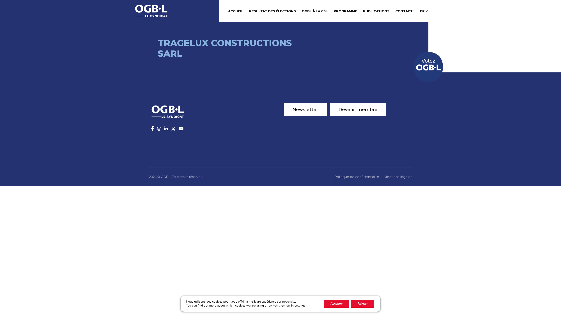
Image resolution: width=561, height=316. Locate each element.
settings (300, 306)
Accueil (235, 11)
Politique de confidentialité (356, 177)
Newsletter (305, 109)
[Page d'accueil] (151, 10)
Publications (376, 11)
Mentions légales (398, 177)
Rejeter (362, 304)
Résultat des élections (272, 11)
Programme (345, 11)
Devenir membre (358, 109)
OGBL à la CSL (315, 11)
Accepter (336, 304)
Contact (404, 11)
